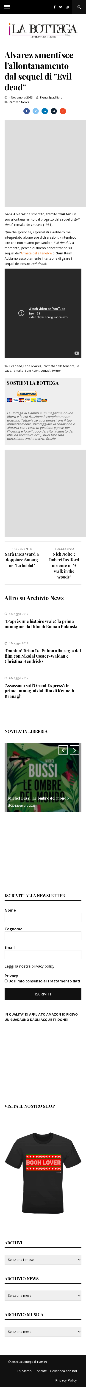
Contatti (41, 1370)
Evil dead (15, 366)
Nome (11, 910)
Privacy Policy (66, 1380)
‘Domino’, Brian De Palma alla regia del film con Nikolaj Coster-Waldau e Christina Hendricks (43, 656)
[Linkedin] (45, 111)
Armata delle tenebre (36, 253)
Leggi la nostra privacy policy (29, 966)
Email (10, 947)
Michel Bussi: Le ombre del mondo (38, 798)
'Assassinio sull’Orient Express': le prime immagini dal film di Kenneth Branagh (39, 691)
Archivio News (19, 102)
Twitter (56, 370)
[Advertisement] (43, 162)
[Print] (54, 111)
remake (18, 370)
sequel (45, 370)
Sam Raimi (32, 370)
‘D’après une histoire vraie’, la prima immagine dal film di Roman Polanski (41, 624)
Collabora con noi (63, 1370)
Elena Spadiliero (51, 97)
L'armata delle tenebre (59, 366)
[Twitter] (60, 7)
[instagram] (68, 7)
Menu (7, 7)
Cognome (14, 928)
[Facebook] (54, 7)
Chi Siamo (24, 1370)
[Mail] (63, 111)
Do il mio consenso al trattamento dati (44, 981)
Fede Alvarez (32, 366)
